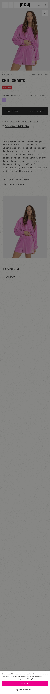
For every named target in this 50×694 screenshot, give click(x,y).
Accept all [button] (25, 683)
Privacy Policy (31, 679)
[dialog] (25, 682)
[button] (25, 689)
